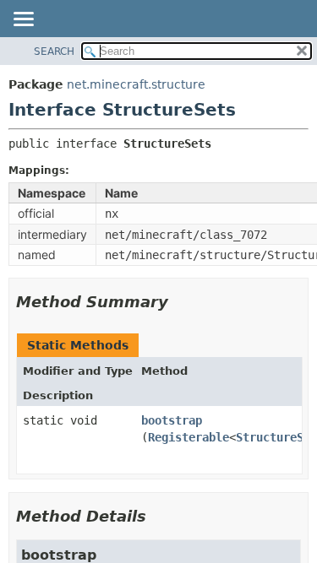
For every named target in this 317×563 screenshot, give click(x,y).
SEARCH (54, 51)
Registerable (188, 437)
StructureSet (276, 437)
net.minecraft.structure (136, 84)
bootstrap (171, 420)
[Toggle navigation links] (22, 20)
